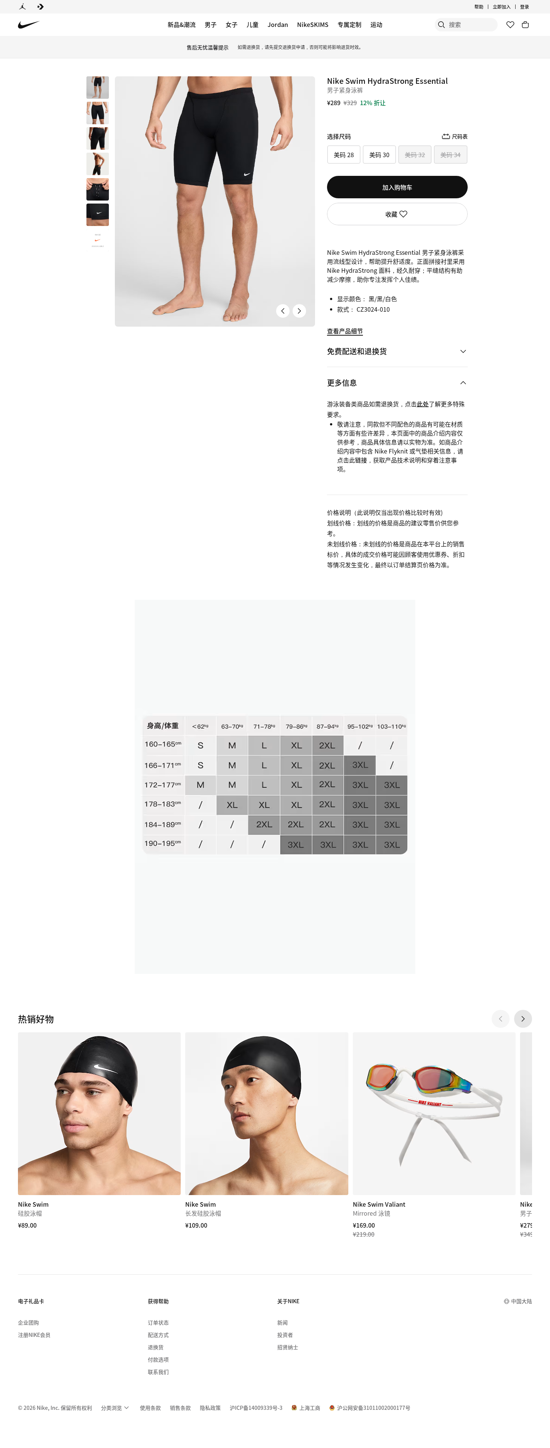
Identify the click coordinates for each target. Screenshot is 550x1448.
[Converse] (40, 6)
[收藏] (510, 24)
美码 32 (415, 154)
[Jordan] (22, 6)
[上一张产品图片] (283, 311)
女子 (232, 24)
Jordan (278, 24)
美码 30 (379, 154)
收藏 (391, 214)
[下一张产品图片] (299, 311)
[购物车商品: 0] (525, 24)
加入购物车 (397, 187)
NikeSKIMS (313, 24)
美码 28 (344, 154)
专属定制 (349, 24)
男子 (211, 24)
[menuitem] (485, 6)
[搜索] (441, 24)
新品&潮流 (182, 24)
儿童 (253, 24)
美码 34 (450, 154)
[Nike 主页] (29, 25)
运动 (376, 24)
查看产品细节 (345, 330)
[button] (97, 113)
